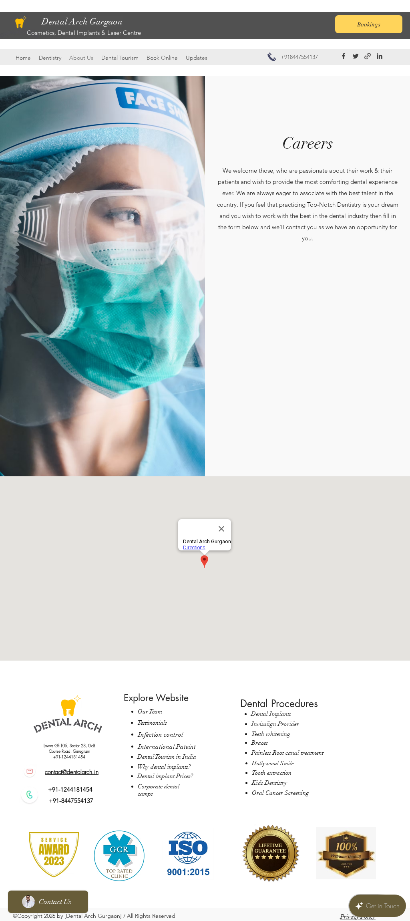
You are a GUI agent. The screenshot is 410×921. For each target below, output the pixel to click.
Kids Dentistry (269, 782)
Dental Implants (271, 713)
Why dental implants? (164, 766)
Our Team (150, 711)
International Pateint (167, 747)
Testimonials (152, 722)
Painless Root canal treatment (287, 752)
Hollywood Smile (273, 763)
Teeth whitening (270, 734)
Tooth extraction (271, 772)
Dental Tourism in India (166, 756)
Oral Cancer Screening (281, 792)
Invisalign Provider (275, 724)
